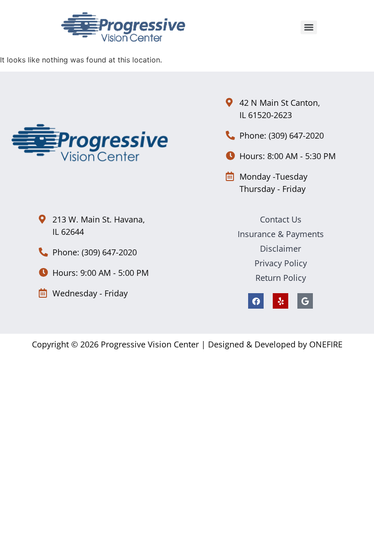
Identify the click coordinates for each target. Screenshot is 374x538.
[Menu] (309, 27)
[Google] (305, 301)
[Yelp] (280, 301)
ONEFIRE (326, 344)
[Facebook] (256, 301)
